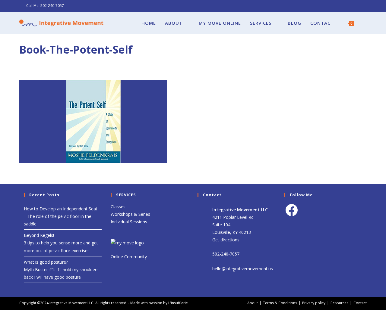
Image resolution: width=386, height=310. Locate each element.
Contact (360, 302)
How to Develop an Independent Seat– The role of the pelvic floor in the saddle (60, 216)
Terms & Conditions (280, 302)
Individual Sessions (129, 222)
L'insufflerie (178, 302)
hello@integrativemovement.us (242, 268)
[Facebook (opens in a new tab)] (358, 6)
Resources (339, 302)
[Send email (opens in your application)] (364, 6)
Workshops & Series (130, 214)
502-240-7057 (52, 5)
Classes (118, 206)
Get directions (225, 240)
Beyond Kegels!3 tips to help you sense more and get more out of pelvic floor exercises (61, 242)
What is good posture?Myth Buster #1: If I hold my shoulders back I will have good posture (61, 269)
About (252, 302)
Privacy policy (313, 302)
